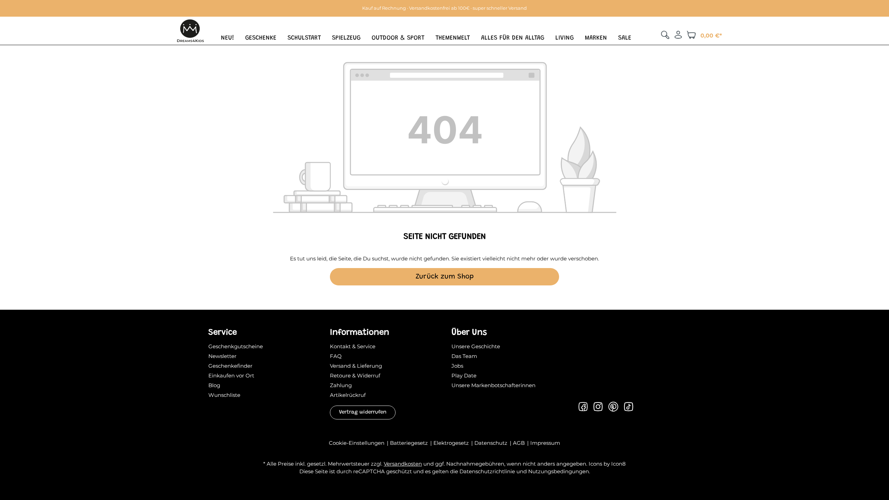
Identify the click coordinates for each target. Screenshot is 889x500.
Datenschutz (491, 443)
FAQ (336, 356)
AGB (519, 443)
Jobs (457, 365)
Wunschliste (224, 395)
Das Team (464, 356)
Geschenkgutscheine (235, 346)
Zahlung (341, 385)
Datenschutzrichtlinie (487, 471)
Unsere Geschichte (475, 346)
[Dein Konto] (678, 34)
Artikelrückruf (348, 395)
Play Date (463, 375)
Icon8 (618, 463)
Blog (214, 385)
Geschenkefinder (230, 365)
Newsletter (222, 356)
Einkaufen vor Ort (231, 375)
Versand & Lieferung (356, 365)
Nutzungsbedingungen (558, 471)
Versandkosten (403, 463)
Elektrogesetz (451, 443)
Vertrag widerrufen (363, 412)
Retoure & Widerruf (355, 375)
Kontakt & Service (352, 346)
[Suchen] (665, 34)
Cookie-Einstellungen (357, 443)
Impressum (545, 443)
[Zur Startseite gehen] (190, 30)
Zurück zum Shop (445, 276)
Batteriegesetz (409, 443)
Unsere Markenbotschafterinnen (493, 385)
